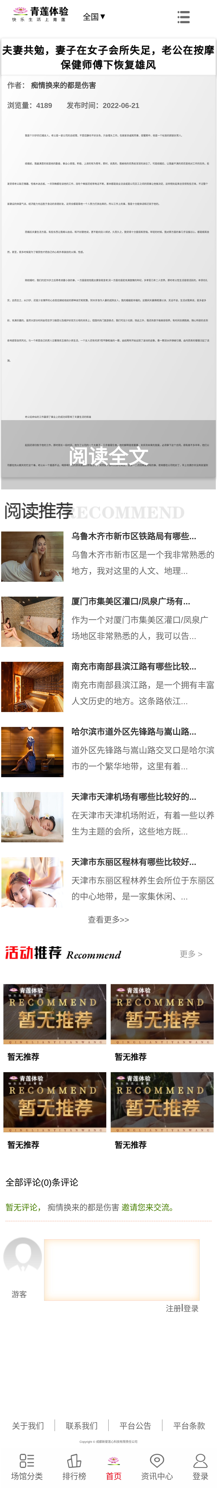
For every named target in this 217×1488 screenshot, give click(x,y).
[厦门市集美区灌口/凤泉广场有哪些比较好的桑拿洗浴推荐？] (36, 624)
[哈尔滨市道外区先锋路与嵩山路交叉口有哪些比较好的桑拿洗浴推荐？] (36, 754)
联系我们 (82, 1426)
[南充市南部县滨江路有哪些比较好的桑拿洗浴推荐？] (36, 689)
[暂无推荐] (54, 1037)
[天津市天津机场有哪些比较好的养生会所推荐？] (36, 819)
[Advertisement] (89, 1390)
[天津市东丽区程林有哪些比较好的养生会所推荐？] (36, 884)
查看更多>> (108, 919)
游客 (14, 1294)
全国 (95, 17)
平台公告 (135, 1426)
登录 (191, 1308)
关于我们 (28, 1426)
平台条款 (189, 1426)
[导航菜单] (184, 16)
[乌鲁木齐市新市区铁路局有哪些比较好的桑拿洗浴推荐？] (36, 559)
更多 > (191, 954)
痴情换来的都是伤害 (63, 85)
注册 (173, 1308)
